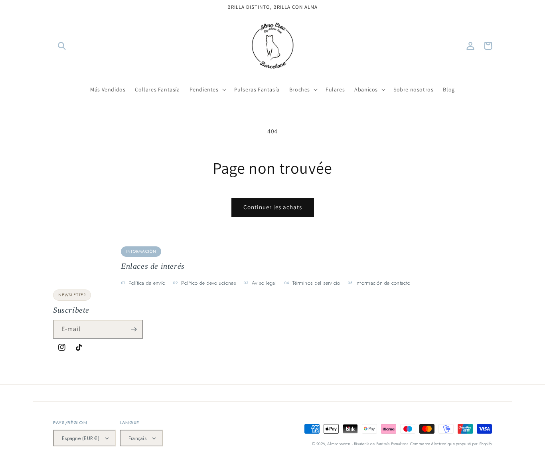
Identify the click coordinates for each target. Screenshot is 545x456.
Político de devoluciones (208, 283)
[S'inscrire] (133, 329)
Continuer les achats (272, 207)
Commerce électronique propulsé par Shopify (451, 444)
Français (137, 438)
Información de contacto (382, 283)
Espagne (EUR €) (80, 438)
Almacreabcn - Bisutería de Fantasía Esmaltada (367, 444)
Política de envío (146, 283)
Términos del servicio (316, 283)
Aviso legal (264, 283)
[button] (62, 46)
